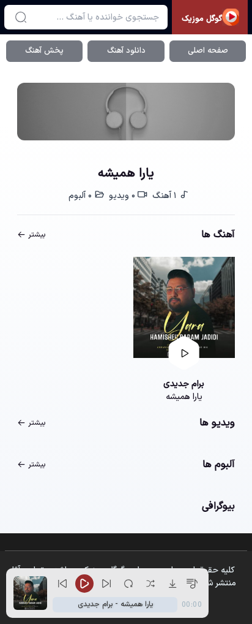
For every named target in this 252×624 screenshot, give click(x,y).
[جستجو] (21, 17)
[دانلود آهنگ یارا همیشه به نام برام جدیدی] (184, 308)
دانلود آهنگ (126, 51)
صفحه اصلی (208, 51)
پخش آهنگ (44, 51)
